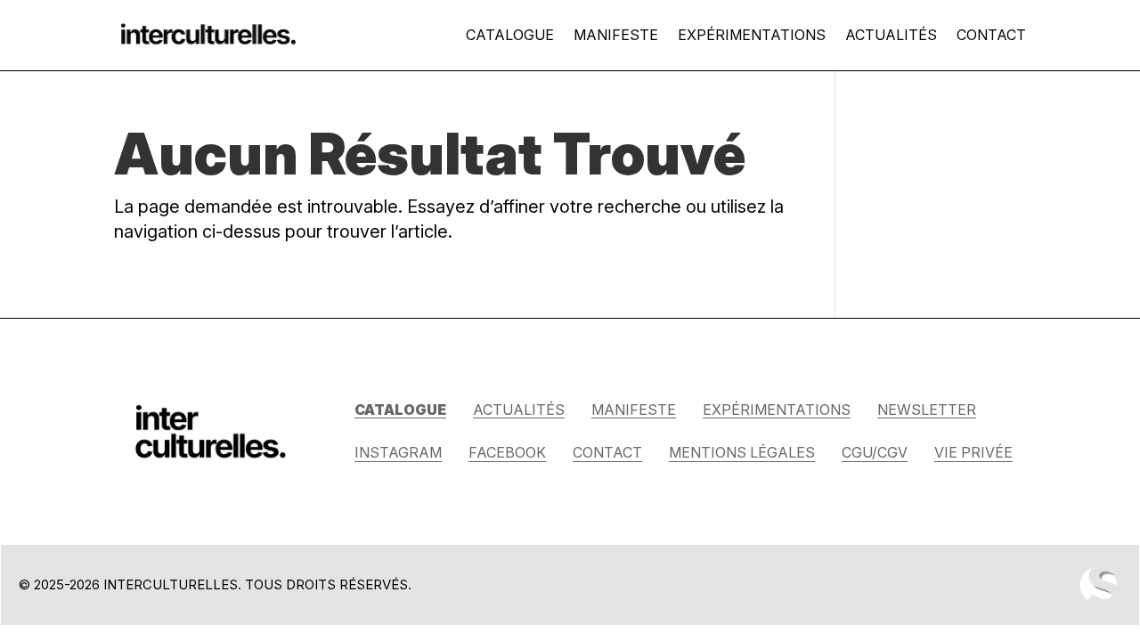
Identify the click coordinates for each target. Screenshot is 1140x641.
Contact (991, 35)
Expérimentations (752, 35)
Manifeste (616, 35)
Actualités (891, 35)
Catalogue (510, 35)
